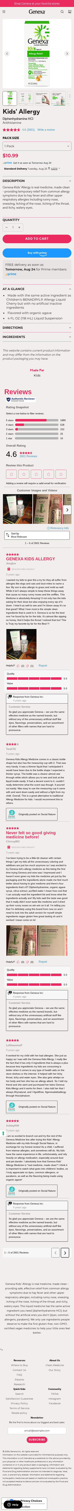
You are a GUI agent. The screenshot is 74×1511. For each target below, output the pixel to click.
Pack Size (11, 138)
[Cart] (69, 11)
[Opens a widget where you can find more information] (12, 1505)
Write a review (46, 129)
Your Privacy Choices (27, 1500)
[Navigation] (4, 11)
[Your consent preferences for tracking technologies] (3, 1133)
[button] (7, 53)
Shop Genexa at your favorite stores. (37, 3)
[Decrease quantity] (6, 227)
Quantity (11, 220)
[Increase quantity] (19, 227)
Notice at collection (17, 1506)
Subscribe (37, 1439)
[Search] (62, 11)
